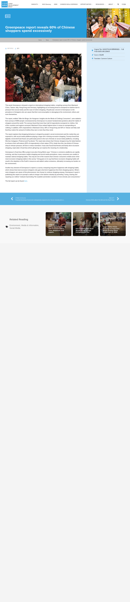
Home (40, 40)
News (47, 40)
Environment (15, 225)
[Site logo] (10, 4)
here (25, 181)
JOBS (55, 4)
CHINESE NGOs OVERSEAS (69, 4)
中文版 (124, 4)
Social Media (15, 228)
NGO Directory (46, 4)
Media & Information (29, 225)
